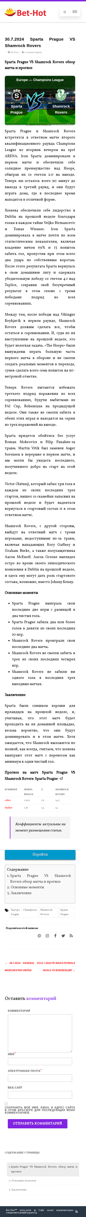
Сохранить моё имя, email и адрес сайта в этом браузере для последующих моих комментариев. (40, 1110)
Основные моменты (27, 887)
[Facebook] (55, 936)
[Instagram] (47, 936)
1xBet (8, 800)
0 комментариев (33, 52)
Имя (11, 1054)
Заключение (21, 893)
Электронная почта (24, 1071)
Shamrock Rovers (46, 912)
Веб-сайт (15, 1087)
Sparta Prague (64, 912)
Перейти (40, 854)
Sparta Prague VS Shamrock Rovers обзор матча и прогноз (40, 878)
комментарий (19, 1011)
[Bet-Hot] (25, 20)
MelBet (8, 808)
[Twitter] (63, 936)
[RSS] (71, 936)
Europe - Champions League (24, 912)
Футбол (15, 52)
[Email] (39, 936)
